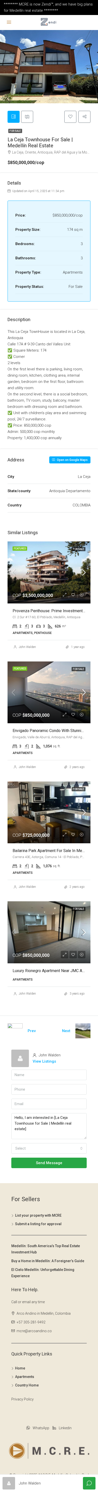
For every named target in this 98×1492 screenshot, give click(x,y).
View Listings (44, 1061)
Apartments (24, 1377)
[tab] (14, 117)
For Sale (15, 131)
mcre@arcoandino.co (34, 1331)
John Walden (27, 647)
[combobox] (49, 1148)
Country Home (27, 1385)
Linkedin (65, 1428)
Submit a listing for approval (38, 1224)
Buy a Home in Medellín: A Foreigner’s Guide (47, 1261)
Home (20, 1368)
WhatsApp (40, 1428)
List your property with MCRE (38, 1215)
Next (66, 1031)
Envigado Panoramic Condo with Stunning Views (55, 730)
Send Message (49, 1163)
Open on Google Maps (72, 460)
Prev (32, 1031)
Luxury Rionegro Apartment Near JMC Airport (52, 970)
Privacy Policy (22, 1399)
